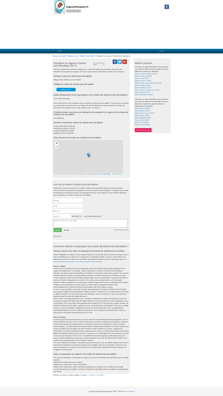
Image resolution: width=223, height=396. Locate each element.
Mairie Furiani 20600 (142, 125)
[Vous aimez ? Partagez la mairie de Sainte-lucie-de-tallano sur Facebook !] (115, 62)
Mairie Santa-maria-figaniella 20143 (148, 83)
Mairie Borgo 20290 (142, 115)
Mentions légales (128, 391)
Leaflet (88, 174)
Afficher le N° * (66, 89)
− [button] (56, 146)
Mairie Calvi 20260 (142, 122)
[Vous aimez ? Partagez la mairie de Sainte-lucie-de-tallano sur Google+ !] (124, 62)
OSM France (119, 174)
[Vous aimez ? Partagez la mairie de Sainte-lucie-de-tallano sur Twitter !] (120, 62)
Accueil (59, 51)
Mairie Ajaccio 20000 (142, 108)
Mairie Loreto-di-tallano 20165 (146, 74)
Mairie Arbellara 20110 (143, 88)
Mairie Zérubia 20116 (143, 85)
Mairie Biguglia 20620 (143, 118)
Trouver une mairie (59, 56)
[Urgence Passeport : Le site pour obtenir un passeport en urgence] (71, 7)
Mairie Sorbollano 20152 (144, 94)
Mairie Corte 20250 (142, 120)
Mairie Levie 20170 (142, 78)
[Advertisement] (111, 31)
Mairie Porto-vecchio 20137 (145, 113)
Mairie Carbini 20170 (142, 92)
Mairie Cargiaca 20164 (143, 76)
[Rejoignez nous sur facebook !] (167, 7)
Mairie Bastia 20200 (142, 111)
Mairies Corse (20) (87, 56)
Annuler (66, 230)
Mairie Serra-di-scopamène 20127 (147, 90)
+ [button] (56, 143)
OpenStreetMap (102, 174)
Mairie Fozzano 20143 (143, 81)
